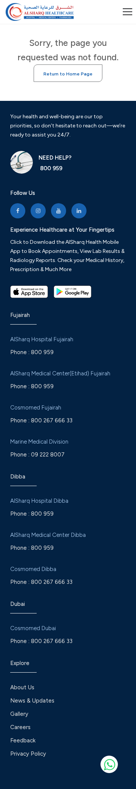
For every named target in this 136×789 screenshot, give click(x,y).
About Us (22, 687)
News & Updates (32, 700)
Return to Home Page (68, 74)
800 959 (50, 168)
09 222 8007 (48, 454)
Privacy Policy (28, 753)
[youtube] (58, 210)
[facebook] (17, 210)
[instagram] (38, 210)
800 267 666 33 (52, 420)
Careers (20, 727)
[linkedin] (79, 210)
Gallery (19, 714)
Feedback (23, 740)
